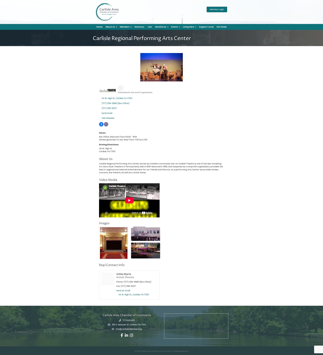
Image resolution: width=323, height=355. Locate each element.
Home (99, 26)
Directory (139, 26)
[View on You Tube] (106, 125)
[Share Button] (121, 88)
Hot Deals (222, 26)
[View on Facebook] (101, 125)
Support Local (206, 26)
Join (149, 26)
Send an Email (123, 290)
